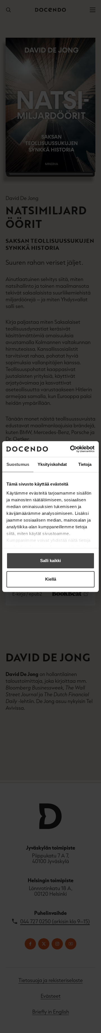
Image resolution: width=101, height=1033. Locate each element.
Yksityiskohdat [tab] (52, 464)
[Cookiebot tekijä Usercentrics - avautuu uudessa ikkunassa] (71, 449)
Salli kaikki (50, 560)
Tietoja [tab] (85, 464)
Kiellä (50, 579)
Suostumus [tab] (17, 464)
